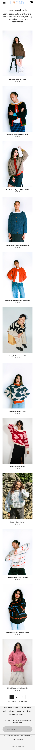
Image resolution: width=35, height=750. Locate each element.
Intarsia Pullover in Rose (17, 466)
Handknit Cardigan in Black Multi (17, 134)
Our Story (10, 735)
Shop (4, 735)
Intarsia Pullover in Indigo (17, 411)
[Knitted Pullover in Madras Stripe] (17, 552)
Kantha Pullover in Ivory (17, 522)
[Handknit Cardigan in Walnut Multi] (17, 164)
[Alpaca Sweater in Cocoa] (17, 53)
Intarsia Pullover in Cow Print (17, 356)
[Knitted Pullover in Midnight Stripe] (17, 607)
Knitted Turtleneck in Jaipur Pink (17, 688)
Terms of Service (17, 739)
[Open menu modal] (4, 2)
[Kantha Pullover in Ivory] (17, 496)
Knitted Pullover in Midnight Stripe (17, 632)
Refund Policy (28, 735)
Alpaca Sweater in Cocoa (17, 79)
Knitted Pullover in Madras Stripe (17, 577)
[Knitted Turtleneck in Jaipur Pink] (17, 662)
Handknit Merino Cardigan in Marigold (17, 300)
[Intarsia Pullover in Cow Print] (17, 330)
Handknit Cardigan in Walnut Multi (17, 190)
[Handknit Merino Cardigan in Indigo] (17, 219)
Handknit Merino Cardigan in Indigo (17, 245)
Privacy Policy (18, 735)
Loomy (22, 746)
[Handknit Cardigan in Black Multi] (17, 109)
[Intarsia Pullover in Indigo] (17, 385)
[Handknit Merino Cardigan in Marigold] (17, 275)
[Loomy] (17, 2)
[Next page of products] (22, 697)
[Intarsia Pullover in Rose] (17, 441)
